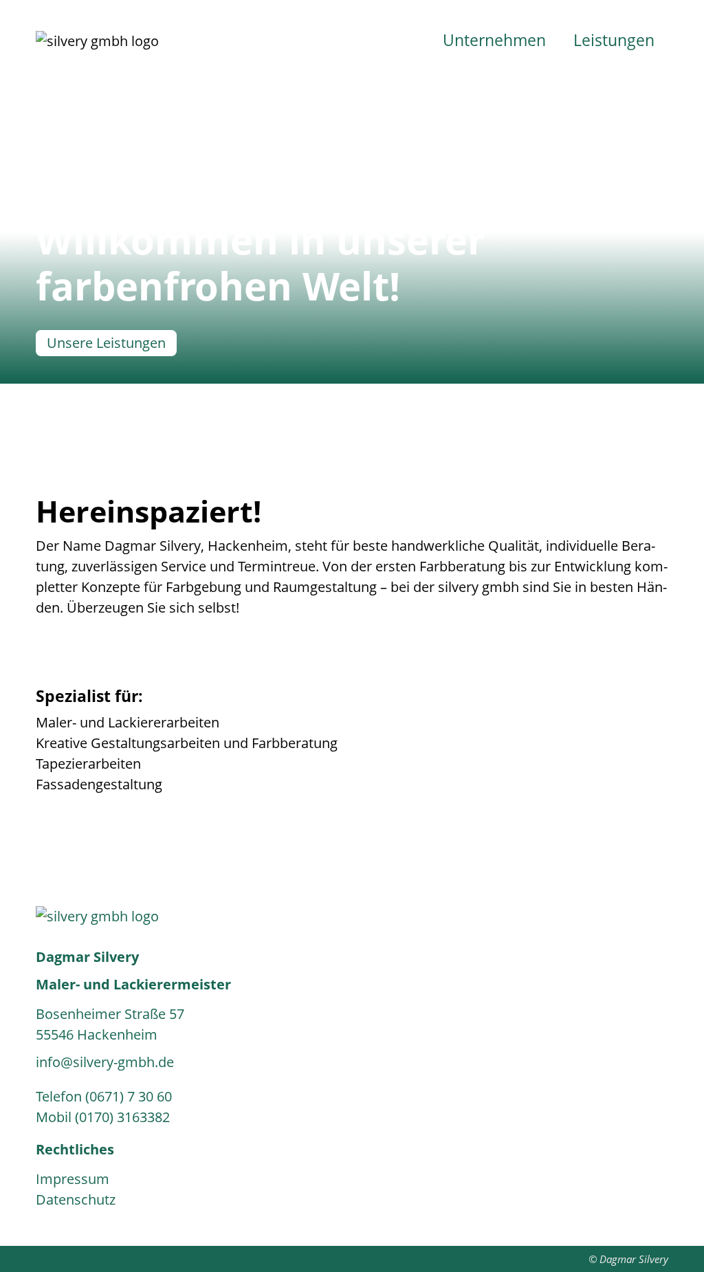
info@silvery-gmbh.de (105, 1062)
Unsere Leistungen (106, 342)
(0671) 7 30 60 (128, 1096)
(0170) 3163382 (122, 1117)
